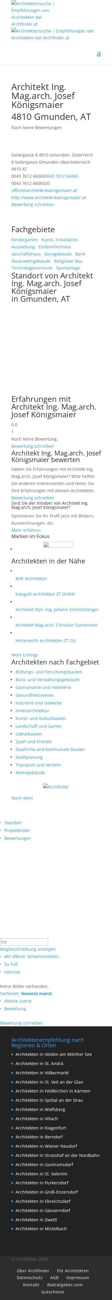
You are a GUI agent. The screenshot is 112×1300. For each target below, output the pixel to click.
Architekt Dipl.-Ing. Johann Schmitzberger (57, 609)
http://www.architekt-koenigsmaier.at (48, 197)
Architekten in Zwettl (36, 1219)
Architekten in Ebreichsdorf (43, 1201)
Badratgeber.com (64, 1284)
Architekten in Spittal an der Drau (49, 1100)
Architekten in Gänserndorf (43, 1210)
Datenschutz (29, 1277)
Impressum (77, 1277)
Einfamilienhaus (54, 247)
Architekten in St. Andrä (39, 1063)
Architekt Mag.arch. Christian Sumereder (57, 625)
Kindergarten (24, 239)
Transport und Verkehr (38, 765)
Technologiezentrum (32, 268)
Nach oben (22, 798)
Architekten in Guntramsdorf (44, 1164)
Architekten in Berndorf (39, 1137)
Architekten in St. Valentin (41, 1174)
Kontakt (31, 1284)
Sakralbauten (29, 734)
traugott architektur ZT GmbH (45, 594)
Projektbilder (17, 830)
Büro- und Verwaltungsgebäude (47, 679)
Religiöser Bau (68, 261)
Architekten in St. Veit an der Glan (49, 1082)
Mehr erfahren (26, 530)
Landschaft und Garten (39, 726)
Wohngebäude (30, 772)
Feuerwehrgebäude (30, 261)
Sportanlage (67, 268)
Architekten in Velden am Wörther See (54, 1054)
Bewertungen (17, 838)
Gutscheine (52, 1292)
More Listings (24, 655)
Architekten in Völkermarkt (42, 1073)
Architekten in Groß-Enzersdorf (47, 1192)
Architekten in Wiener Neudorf (46, 1146)
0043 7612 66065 (61, 176)
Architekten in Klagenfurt (41, 1128)
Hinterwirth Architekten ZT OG (46, 640)
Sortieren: (26, 993)
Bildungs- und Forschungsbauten (49, 672)
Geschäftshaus (26, 254)
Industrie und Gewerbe (39, 703)
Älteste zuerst (18, 1001)
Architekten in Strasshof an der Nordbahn (58, 1155)
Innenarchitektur (32, 710)
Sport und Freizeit (33, 741)
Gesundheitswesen (35, 695)
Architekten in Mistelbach (41, 1228)
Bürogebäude (57, 254)
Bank (79, 254)
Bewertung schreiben (32, 204)
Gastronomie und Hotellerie (43, 687)
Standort (13, 822)
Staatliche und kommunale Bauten (50, 749)
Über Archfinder (33, 1270)
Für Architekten (73, 1270)
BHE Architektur (31, 578)
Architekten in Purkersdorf (42, 1183)
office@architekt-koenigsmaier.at (44, 190)
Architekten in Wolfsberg (40, 1109)
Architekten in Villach (37, 1118)
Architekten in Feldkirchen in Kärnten (53, 1091)
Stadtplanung (29, 757)
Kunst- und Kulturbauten (41, 718)
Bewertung (15, 1008)
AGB (54, 1277)
